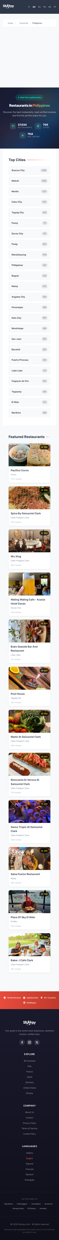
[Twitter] (37, 1042)
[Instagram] (29, 1042)
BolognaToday (18, 1208)
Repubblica (8, 1204)
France (29, 1071)
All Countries (29, 1061)
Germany (29, 1082)
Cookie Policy (29, 1134)
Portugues (29, 1180)
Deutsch (29, 1174)
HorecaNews (36, 1204)
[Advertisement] (29, 57)
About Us (29, 1112)
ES (39, 7)
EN (34, 7)
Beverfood (49, 1204)
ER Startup (32, 1208)
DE (50, 7)
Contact (29, 1117)
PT (55, 7)
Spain (29, 1077)
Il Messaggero (22, 1204)
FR (44, 7)
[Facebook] (22, 1042)
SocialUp (43, 1208)
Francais (30, 1169)
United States (29, 1088)
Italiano (29, 1153)
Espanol (29, 1163)
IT (29, 7)
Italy (29, 1066)
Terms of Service (29, 1128)
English (29, 1158)
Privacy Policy (29, 1123)
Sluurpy (29, 1093)
